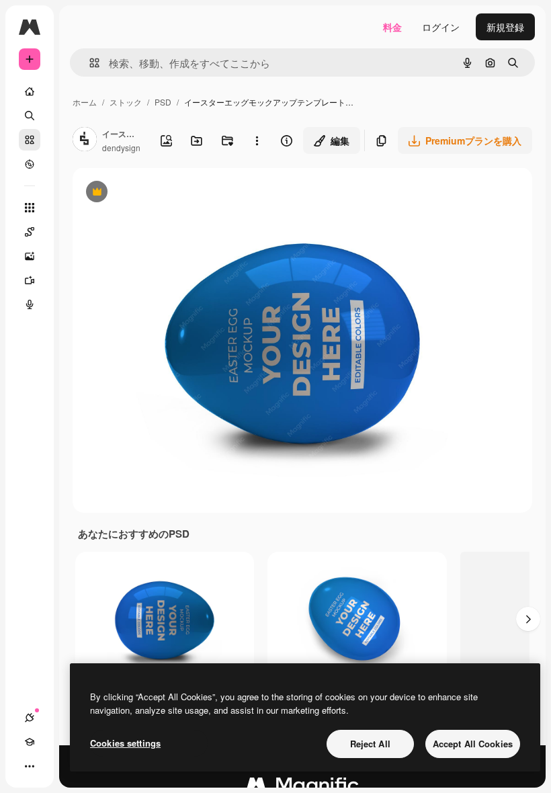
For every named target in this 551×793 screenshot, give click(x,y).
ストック (126, 102)
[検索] (29, 115)
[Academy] (29, 742)
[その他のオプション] (257, 140)
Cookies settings (125, 743)
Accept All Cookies (473, 743)
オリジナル (165, 193)
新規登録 (505, 27)
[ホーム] (29, 91)
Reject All (370, 743)
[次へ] (528, 619)
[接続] (29, 717)
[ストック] (29, 140)
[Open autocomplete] (89, 63)
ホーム (85, 102)
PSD (163, 102)
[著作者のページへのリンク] (85, 140)
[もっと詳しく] (29, 164)
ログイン (441, 27)
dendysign (121, 147)
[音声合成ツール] (29, 304)
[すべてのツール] (29, 207)
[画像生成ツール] (29, 256)
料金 (392, 27)
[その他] (29, 766)
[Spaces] (29, 232)
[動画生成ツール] (29, 280)
